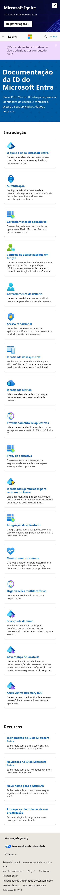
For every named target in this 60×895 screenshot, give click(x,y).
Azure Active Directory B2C (24, 693)
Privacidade (9, 875)
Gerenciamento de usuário (24, 294)
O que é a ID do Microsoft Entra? (28, 153)
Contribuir (44, 871)
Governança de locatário (23, 657)
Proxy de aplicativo (19, 455)
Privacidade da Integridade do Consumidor (27, 880)
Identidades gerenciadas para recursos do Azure (26, 490)
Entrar (53, 36)
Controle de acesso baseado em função (27, 256)
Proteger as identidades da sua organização (27, 811)
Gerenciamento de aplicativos (26, 221)
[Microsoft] (30, 36)
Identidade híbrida (19, 390)
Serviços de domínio (20, 621)
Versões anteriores (13, 871)
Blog (30, 871)
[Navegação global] (3, 37)
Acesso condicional (19, 324)
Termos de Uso (11, 885)
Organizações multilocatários (26, 591)
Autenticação (16, 186)
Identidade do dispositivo (23, 357)
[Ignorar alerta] (54, 5)
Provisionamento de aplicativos (28, 423)
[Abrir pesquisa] (45, 37)
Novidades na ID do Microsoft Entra (26, 763)
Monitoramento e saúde (23, 558)
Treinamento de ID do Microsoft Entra (28, 739)
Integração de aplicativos (23, 525)
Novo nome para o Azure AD (25, 785)
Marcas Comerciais (33, 885)
